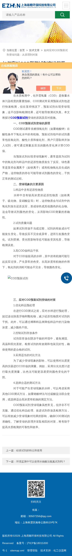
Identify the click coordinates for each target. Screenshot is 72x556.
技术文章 (34, 50)
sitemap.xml (17, 550)
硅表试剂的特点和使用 (29, 450)
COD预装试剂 (19, 117)
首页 (22, 50)
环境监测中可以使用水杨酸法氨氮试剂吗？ (40, 461)
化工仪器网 (59, 550)
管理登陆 (32, 550)
